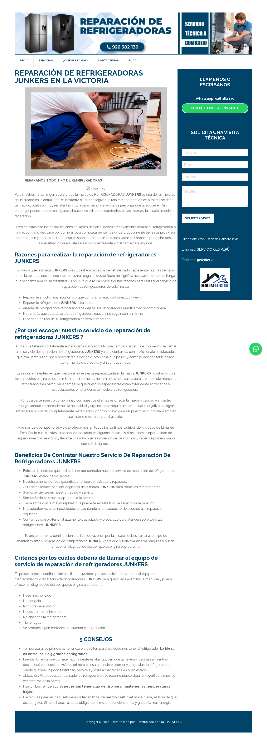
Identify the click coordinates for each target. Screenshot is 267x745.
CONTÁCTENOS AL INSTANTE (215, 108)
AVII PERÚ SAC (171, 722)
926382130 (205, 260)
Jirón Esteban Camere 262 (218, 239)
